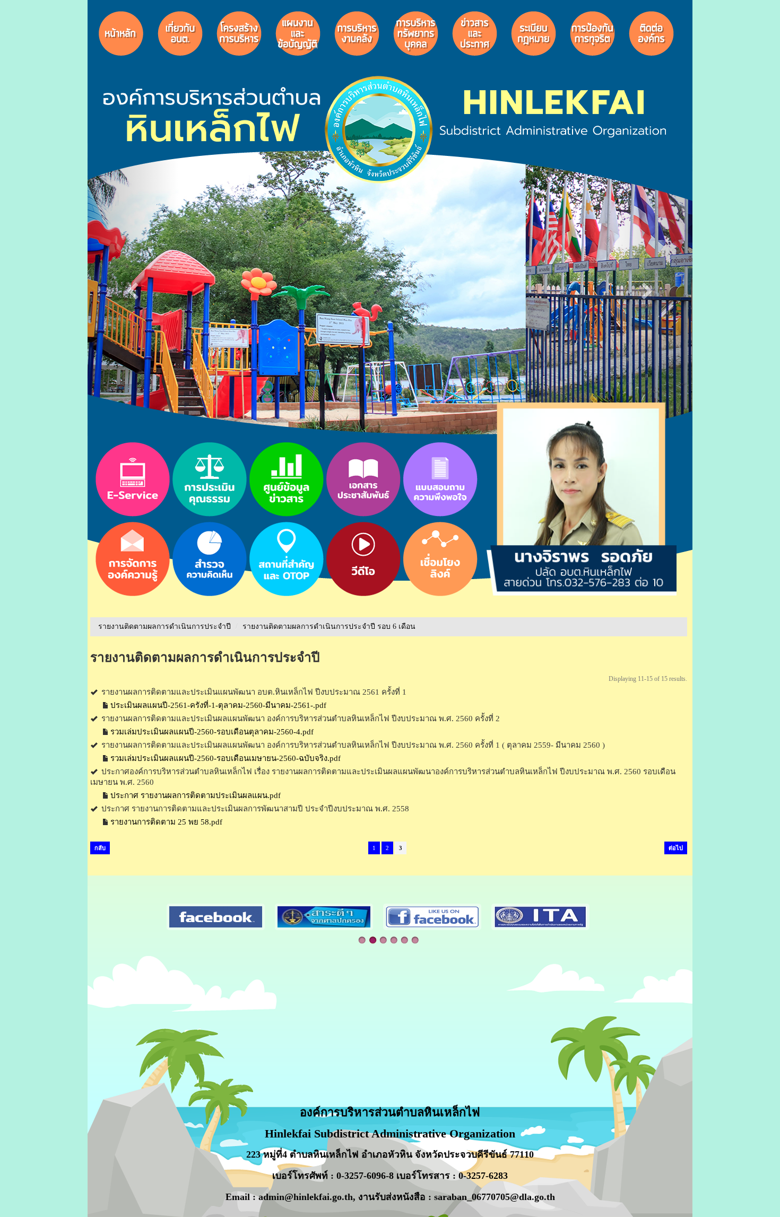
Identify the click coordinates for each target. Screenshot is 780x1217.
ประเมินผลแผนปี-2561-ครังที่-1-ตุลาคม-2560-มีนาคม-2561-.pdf (218, 705)
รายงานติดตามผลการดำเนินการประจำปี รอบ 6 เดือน (328, 627)
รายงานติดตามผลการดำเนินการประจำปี (164, 627)
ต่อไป (676, 848)
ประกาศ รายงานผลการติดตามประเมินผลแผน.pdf (195, 795)
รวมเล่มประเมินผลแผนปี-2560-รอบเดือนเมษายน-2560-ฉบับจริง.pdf (225, 758)
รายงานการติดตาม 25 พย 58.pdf (166, 822)
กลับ (100, 848)
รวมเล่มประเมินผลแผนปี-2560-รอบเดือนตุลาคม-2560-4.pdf (212, 732)
